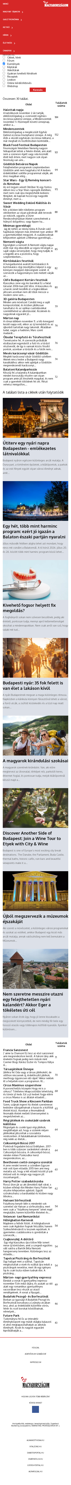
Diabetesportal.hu (35, 1453)
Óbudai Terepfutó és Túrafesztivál (27, 337)
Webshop (12, 86)
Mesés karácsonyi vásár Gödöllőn (25, 353)
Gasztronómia (11, 19)
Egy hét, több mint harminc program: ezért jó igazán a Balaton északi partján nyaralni (34, 531)
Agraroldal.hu (36, 1471)
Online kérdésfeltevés (19, 83)
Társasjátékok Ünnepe (18, 1069)
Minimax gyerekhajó (17, 225)
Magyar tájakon (11, 11)
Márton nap (11, 318)
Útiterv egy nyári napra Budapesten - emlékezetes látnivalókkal (29, 448)
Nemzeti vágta (13, 242)
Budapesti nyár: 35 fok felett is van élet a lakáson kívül (33, 685)
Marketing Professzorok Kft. (45, 1426)
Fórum (10, 60)
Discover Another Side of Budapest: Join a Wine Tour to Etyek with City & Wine (32, 838)
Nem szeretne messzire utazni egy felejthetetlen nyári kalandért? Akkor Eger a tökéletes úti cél (33, 1002)
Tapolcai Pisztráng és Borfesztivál (26, 1258)
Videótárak (13, 70)
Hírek (5, 35)
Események (13, 63)
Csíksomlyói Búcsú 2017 (19, 1143)
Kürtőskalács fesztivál (18, 261)
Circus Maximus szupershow (22, 1085)
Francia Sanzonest (15, 1050)
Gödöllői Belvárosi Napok (20, 164)
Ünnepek (7, 50)
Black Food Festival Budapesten (25, 145)
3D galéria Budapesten (18, 299)
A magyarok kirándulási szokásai (35, 760)
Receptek (12, 76)
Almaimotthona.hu (35, 1440)
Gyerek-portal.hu (35, 1465)
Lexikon (11, 79)
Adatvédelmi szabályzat (35, 1354)
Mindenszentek (13, 129)
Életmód (7, 43)
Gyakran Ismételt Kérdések (22, 73)
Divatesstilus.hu (35, 1459)
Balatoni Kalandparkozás (20, 369)
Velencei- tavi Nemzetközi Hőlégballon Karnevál (21, 1218)
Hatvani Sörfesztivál (17, 1200)
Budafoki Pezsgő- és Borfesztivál (25, 1296)
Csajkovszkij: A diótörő (18, 1239)
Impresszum (35, 1362)
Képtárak (12, 67)
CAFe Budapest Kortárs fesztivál (25, 280)
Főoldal (35, 1348)
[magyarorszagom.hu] (56, 5)
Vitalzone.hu (35, 1446)
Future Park (11, 1315)
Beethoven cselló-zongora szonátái (27, 1162)
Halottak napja (13, 110)
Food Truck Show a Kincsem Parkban (28, 1101)
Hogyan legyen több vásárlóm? (35, 1397)
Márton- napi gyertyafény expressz (27, 1277)
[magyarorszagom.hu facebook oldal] (35, 1409)
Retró (6, 27)
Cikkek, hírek (14, 57)
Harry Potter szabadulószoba (23, 1181)
